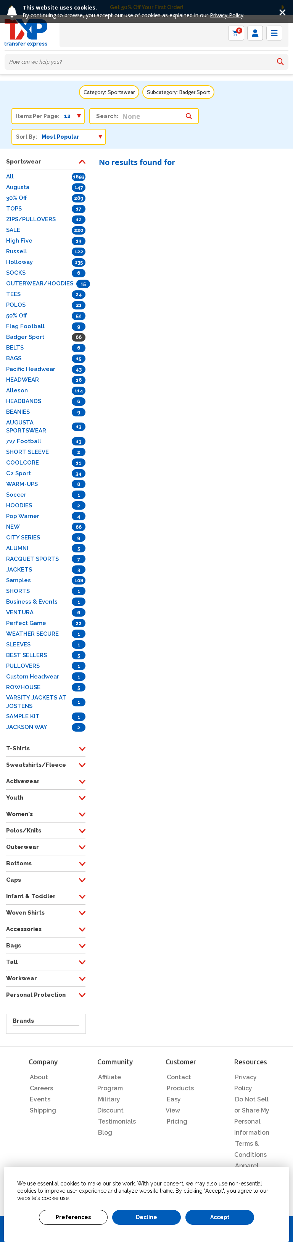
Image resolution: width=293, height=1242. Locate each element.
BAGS (13, 358)
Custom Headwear (32, 676)
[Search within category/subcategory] (189, 114)
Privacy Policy (226, 15)
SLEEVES (18, 644)
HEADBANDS (23, 401)
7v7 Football (23, 441)
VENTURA (20, 612)
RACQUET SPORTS (32, 558)
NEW (13, 526)
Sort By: (26, 136)
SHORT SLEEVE (27, 452)
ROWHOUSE (23, 687)
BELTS (15, 347)
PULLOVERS (23, 665)
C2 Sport (18, 473)
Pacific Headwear (30, 369)
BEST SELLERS (26, 655)
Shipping (43, 1110)
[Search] (280, 62)
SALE (13, 230)
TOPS (14, 208)
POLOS (16, 304)
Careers (41, 1088)
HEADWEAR (22, 379)
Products (180, 1088)
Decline (146, 1217)
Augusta (17, 187)
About (39, 1077)
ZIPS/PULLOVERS (31, 219)
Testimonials (117, 1121)
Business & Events (32, 601)
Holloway (19, 262)
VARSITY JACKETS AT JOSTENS (36, 701)
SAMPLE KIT (23, 716)
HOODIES (19, 505)
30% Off (16, 197)
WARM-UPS (22, 484)
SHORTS (18, 591)
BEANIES (18, 411)
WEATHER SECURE (32, 633)
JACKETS (19, 569)
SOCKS (16, 272)
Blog (105, 1132)
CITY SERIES (23, 537)
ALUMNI (17, 548)
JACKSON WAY (26, 727)
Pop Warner (22, 516)
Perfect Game (26, 623)
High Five (19, 240)
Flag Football (25, 326)
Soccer (16, 494)
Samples (18, 580)
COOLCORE (22, 462)
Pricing (177, 1121)
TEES (13, 294)
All (10, 176)
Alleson (17, 390)
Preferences (73, 1217)
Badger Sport (25, 337)
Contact (179, 1077)
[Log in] (255, 33)
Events (40, 1099)
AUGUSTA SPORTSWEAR (26, 426)
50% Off (16, 315)
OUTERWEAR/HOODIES (39, 283)
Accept (219, 1217)
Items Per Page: (38, 116)
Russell (16, 251)
